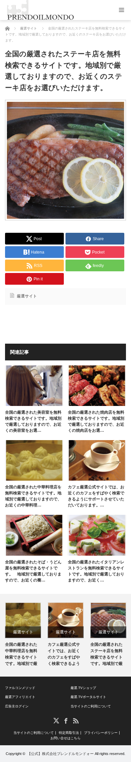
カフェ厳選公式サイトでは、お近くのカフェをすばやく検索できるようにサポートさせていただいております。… (96, 496)
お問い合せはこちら (65, 738)
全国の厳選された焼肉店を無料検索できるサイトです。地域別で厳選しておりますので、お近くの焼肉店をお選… (96, 421)
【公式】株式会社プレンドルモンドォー (60, 754)
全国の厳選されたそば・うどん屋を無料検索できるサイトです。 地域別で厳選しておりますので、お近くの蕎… (33, 571)
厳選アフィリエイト (20, 697)
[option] (23, 635)
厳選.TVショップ (83, 688)
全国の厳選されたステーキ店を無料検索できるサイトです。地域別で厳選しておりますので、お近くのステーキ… (106, 655)
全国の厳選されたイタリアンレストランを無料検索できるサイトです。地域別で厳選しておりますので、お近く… (96, 571)
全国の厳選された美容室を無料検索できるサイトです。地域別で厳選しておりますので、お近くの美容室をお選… (33, 421)
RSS (75, 720)
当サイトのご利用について (91, 706)
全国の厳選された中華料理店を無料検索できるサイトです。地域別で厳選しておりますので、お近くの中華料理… (33, 496)
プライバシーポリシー (101, 733)
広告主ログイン (17, 706)
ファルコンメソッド (20, 688)
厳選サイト (27, 296)
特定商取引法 (69, 733)
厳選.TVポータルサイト (88, 697)
